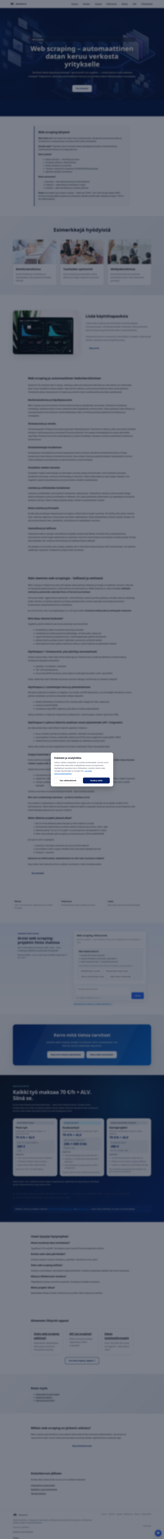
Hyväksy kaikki (96, 780)
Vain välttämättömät (68, 780)
